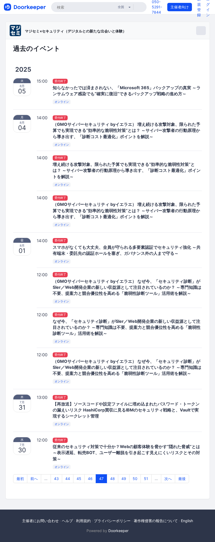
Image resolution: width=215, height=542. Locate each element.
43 (56, 478)
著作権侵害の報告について (156, 520)
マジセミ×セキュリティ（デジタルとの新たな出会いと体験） (75, 31)
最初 (20, 478)
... (45, 478)
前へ (34, 478)
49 (123, 478)
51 (146, 478)
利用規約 (83, 520)
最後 (182, 478)
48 (112, 478)
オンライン (62, 102)
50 (135, 478)
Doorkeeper (118, 530)
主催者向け (179, 7)
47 (101, 478)
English (187, 520)
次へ (168, 478)
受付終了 (60, 81)
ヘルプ (67, 520)
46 (90, 478)
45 (79, 478)
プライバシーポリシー (112, 520)
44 (67, 478)
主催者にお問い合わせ (40, 520)
